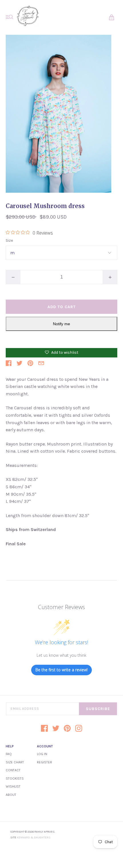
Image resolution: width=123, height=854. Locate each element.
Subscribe (98, 708)
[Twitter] (55, 729)
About (11, 795)
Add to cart (61, 306)
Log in (42, 754)
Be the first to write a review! (61, 669)
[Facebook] (44, 729)
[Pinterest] (67, 729)
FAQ (9, 754)
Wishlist (13, 786)
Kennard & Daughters (34, 837)
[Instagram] (78, 729)
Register (44, 762)
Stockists (15, 778)
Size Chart (15, 762)
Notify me (61, 324)
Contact (13, 770)
